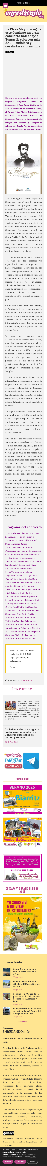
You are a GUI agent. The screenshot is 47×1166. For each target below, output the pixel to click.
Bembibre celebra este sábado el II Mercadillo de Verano (26, 984)
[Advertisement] (23, 75)
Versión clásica (23, 3)
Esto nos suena (26, 680)
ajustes (33, 1157)
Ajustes (32, 1162)
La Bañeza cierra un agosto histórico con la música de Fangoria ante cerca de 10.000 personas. (22, 723)
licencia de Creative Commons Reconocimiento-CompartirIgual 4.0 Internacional (22, 1141)
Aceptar (8, 1162)
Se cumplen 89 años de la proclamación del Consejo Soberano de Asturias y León (26, 997)
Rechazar (20, 1162)
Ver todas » (22, 1022)
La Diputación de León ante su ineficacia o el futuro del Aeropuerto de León (27, 1011)
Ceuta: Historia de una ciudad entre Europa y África (24, 971)
